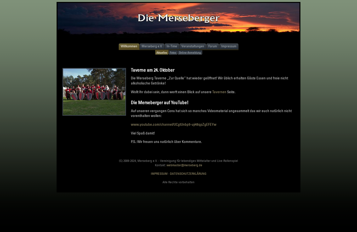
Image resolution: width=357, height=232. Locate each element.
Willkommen (129, 46)
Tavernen (219, 92)
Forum (212, 46)
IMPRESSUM (159, 173)
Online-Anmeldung (190, 52)
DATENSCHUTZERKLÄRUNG (188, 173)
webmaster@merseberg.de (184, 165)
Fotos (173, 52)
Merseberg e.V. (152, 46)
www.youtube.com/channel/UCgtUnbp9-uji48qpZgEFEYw (173, 124)
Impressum (228, 46)
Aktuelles (161, 52)
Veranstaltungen (192, 46)
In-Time (172, 46)
